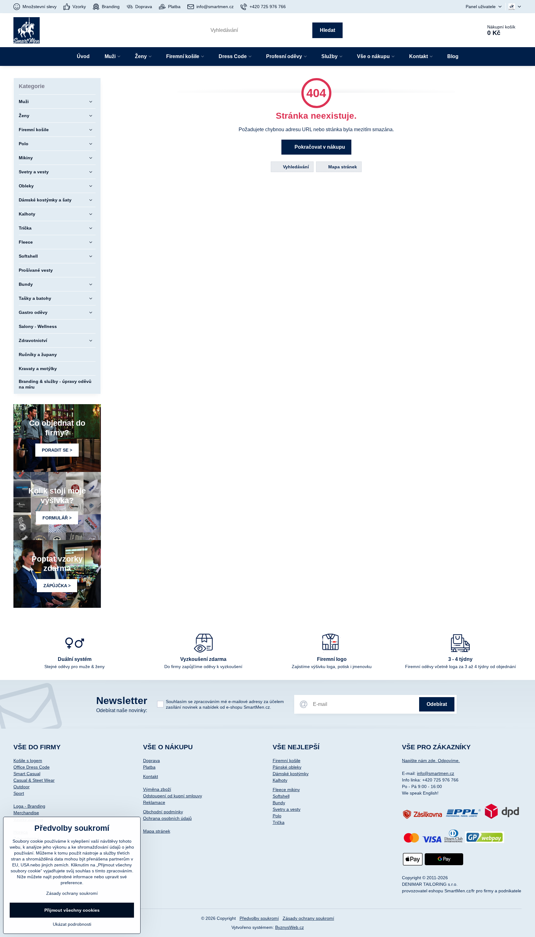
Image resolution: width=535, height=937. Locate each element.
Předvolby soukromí (259, 918)
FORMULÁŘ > (57, 517)
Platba (149, 767)
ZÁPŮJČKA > (57, 585)
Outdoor (21, 786)
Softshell (281, 796)
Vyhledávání (295, 166)
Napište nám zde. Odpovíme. (431, 760)
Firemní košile (286, 760)
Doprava (151, 760)
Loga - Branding (29, 806)
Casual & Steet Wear (34, 780)
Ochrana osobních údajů (167, 818)
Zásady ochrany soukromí (308, 918)
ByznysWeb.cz (289, 927)
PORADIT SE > (57, 450)
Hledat (327, 30)
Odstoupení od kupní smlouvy (172, 795)
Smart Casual (26, 773)
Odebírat (437, 704)
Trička (279, 822)
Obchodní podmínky (163, 811)
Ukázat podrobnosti (72, 924)
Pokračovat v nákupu (319, 147)
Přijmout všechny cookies (72, 910)
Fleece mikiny (286, 789)
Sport (18, 793)
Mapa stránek (342, 166)
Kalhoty (280, 780)
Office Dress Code (31, 767)
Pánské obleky (287, 767)
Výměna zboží (157, 789)
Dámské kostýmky (291, 773)
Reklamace (154, 802)
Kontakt (150, 776)
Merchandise (26, 812)
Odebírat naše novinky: (121, 710)
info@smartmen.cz (435, 773)
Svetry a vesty (286, 809)
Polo (277, 815)
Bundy (279, 802)
